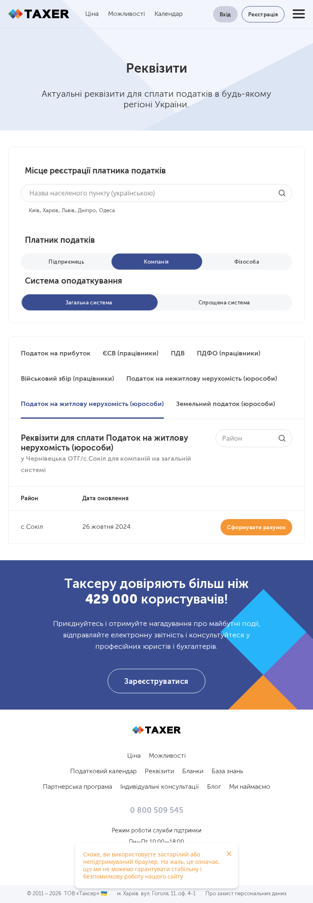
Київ (34, 210)
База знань (227, 771)
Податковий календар (103, 771)
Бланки (192, 771)
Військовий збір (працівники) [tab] (67, 379)
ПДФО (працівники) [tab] (228, 354)
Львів (68, 210)
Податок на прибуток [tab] (55, 354)
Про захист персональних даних (246, 893)
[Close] (229, 853)
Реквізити (159, 771)
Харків (50, 210)
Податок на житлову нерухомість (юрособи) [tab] (92, 404)
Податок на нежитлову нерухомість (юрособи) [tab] (201, 379)
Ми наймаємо (249, 787)
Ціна (92, 14)
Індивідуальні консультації (159, 787)
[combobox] (156, 193)
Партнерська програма (77, 787)
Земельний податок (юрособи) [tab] (225, 404)
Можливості (126, 14)
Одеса (107, 210)
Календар (168, 14)
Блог (214, 787)
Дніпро (87, 210)
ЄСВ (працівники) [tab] (131, 354)
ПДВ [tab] (178, 354)
